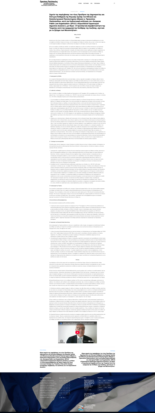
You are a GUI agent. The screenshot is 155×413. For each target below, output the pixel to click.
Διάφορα (108, 385)
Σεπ (64, 397)
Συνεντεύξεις (101, 389)
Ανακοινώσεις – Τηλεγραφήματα (104, 382)
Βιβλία (100, 385)
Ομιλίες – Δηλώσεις (107, 387)
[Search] (114, 3)
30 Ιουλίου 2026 (87, 409)
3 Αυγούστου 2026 (87, 401)
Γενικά (104, 385)
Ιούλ (61, 397)
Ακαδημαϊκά (82, 11)
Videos (100, 380)
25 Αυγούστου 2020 (74, 11)
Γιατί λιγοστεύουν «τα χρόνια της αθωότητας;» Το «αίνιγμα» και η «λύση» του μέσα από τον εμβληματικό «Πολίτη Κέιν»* (90, 396)
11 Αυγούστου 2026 (87, 389)
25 (61, 393)
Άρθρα (104, 380)
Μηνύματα (100, 387)
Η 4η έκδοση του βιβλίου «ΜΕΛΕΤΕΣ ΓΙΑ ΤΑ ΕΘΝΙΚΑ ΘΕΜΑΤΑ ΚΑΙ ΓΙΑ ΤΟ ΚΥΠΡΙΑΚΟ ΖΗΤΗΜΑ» (89, 406)
